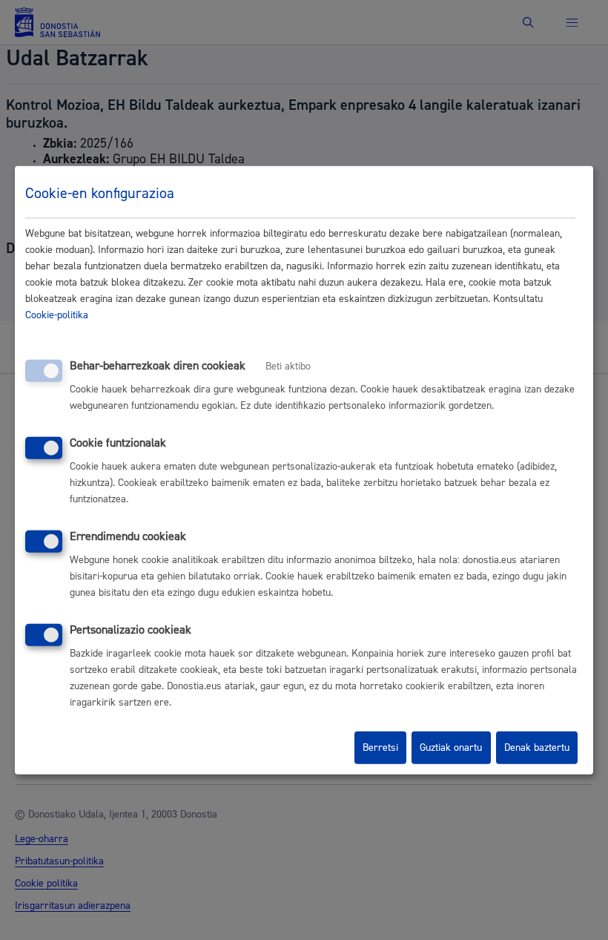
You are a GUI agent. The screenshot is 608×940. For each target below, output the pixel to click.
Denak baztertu (536, 748)
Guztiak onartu (451, 748)
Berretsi (380, 748)
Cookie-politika (56, 315)
